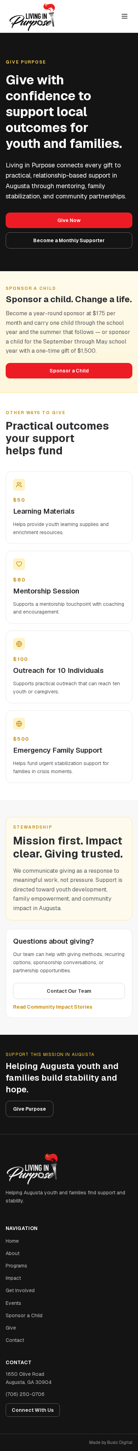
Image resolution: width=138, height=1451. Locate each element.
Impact (13, 1278)
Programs (16, 1265)
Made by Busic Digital (110, 1442)
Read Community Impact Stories (52, 1007)
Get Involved (20, 1290)
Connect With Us (33, 1410)
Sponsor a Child (69, 371)
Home (12, 1241)
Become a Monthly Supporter (69, 240)
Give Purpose (29, 1109)
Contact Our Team (69, 991)
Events (13, 1303)
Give (11, 1328)
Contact (15, 1340)
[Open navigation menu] (124, 16)
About (12, 1253)
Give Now (69, 220)
